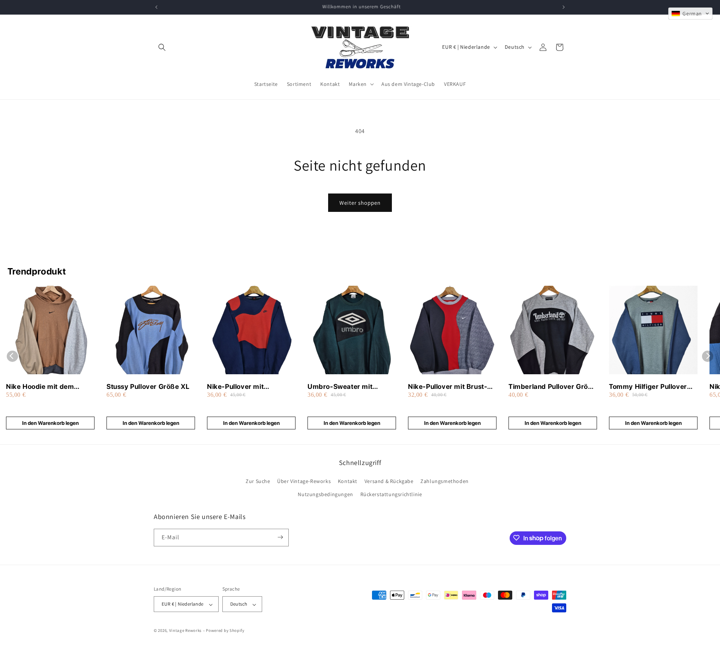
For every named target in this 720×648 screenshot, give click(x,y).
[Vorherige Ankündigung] (156, 7)
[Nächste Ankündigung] (563, 7)
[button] (162, 47)
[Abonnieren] (280, 537)
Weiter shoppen (360, 202)
